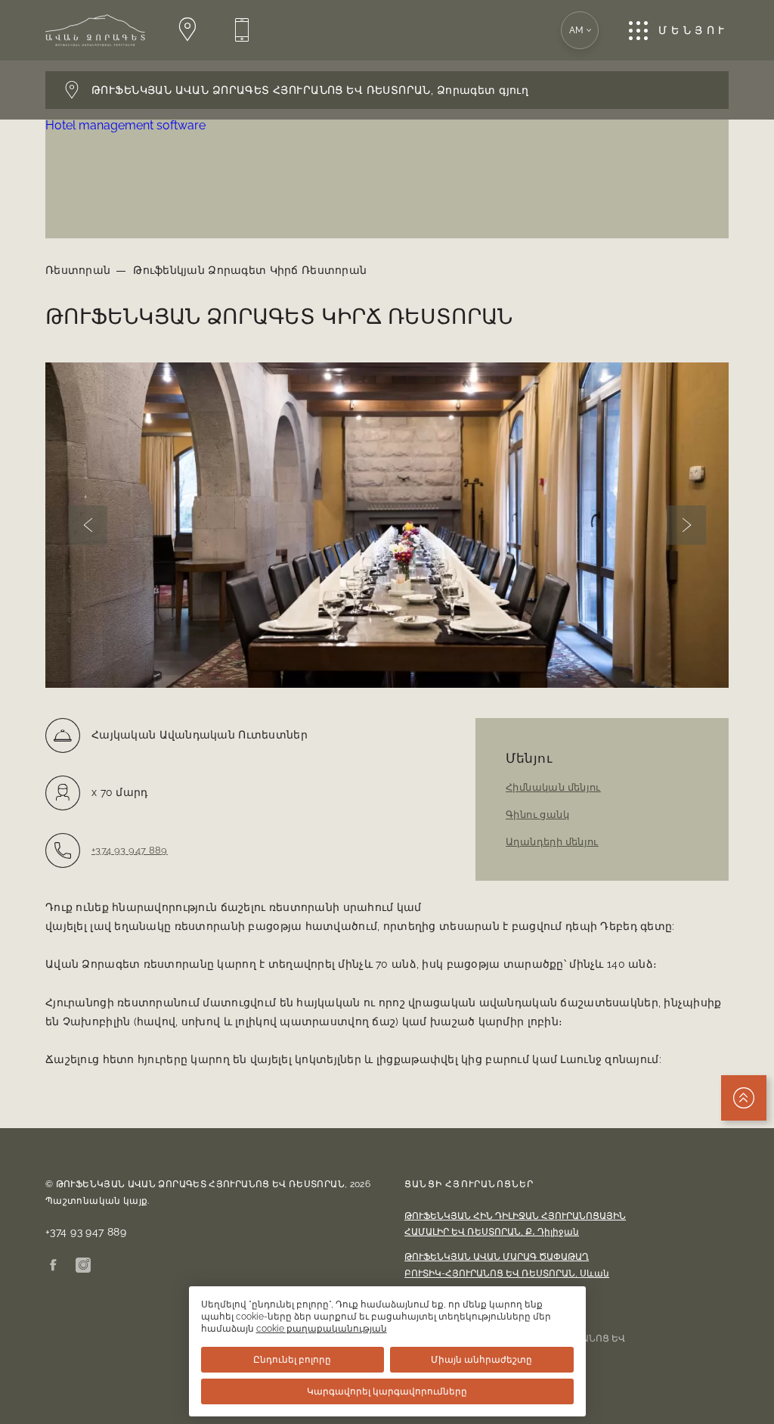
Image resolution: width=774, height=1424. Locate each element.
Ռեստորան (77, 270)
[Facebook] (52, 1266)
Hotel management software (125, 125)
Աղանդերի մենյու (552, 841)
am (576, 30)
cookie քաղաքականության (321, 1328)
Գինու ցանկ (537, 814)
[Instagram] (83, 1266)
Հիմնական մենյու (553, 787)
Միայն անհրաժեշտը (481, 1359)
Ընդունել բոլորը (292, 1359)
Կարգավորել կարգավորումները (387, 1391)
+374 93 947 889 (129, 850)
